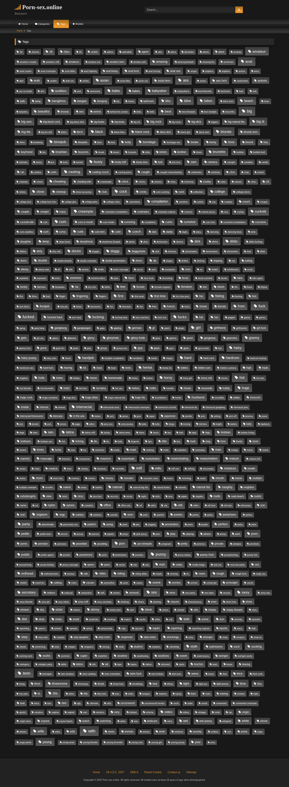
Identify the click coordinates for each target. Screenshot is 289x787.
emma (85, 269)
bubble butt (259, 152)
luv (84, 450)
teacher (198, 664)
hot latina (101, 388)
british (163, 152)
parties (249, 515)
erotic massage (120, 269)
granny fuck (25, 348)
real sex (217, 565)
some (205, 619)
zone (212, 742)
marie (265, 449)
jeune (264, 416)
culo (45, 222)
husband (198, 397)
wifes (57, 731)
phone (64, 534)
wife (41, 731)
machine (99, 449)
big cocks (176, 122)
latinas (107, 432)
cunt (45, 231)
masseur (66, 459)
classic (238, 181)
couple (25, 211)
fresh (186, 306)
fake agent (257, 278)
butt (160, 161)
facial (185, 277)
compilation (159, 201)
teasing (246, 664)
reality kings (198, 564)
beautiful (43, 111)
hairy (238, 348)
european (170, 269)
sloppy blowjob (234, 609)
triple (255, 693)
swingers (24, 664)
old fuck (211, 505)
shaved (175, 601)
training (224, 693)
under (190, 703)
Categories (44, 24)
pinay (125, 534)
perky (240, 524)
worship (197, 731)
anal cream (25, 71)
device (179, 241)
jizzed (35, 424)
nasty (83, 487)
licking (79, 441)
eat (233, 260)
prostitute (254, 544)
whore (264, 720)
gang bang (39, 328)
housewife (206, 388)
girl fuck (261, 327)
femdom (186, 286)
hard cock (208, 358)
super (83, 655)
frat (141, 306)
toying (178, 693)
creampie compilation (116, 211)
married (24, 458)
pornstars (61, 544)
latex (35, 432)
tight (186, 683)
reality (179, 564)
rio (187, 573)
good (190, 337)
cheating (59, 181)
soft (170, 619)
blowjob (60, 142)
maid (133, 449)
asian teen (164, 80)
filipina (264, 287)
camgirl (231, 162)
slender (180, 610)
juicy (91, 423)
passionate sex (70, 524)
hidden (184, 367)
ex (201, 269)
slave (148, 609)
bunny (39, 162)
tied (155, 683)
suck (237, 646)
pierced (95, 534)
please (207, 533)
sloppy (212, 609)
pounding (102, 543)
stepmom (127, 637)
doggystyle (138, 251)
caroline (37, 172)
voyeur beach (65, 721)
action (94, 51)
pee (137, 524)
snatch (127, 619)
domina (172, 251)
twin (49, 703)
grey (89, 348)
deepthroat (86, 241)
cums (168, 222)
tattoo (149, 664)
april (21, 81)
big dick (196, 121)
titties (71, 693)
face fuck (149, 278)
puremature (120, 555)
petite (25, 533)
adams (110, 52)
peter (253, 524)
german (136, 328)
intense (44, 407)
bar (117, 101)
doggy (115, 251)
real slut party (237, 564)
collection (198, 191)
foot (254, 296)
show (249, 601)
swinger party (245, 655)
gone (157, 338)
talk (94, 664)
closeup (61, 191)
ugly (79, 703)
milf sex (175, 469)
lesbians (26, 441)
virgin (245, 712)
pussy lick (252, 554)
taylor (181, 664)
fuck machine (142, 317)
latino (141, 432)
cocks (142, 191)
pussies (139, 554)
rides (102, 573)
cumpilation (150, 222)
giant (167, 328)
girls (23, 338)
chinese (158, 182)
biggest (214, 122)
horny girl (187, 378)
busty (98, 162)
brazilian (61, 152)
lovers (23, 449)
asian (104, 80)
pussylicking (25, 565)
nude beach (237, 496)
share (141, 602)
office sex (125, 505)
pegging (152, 524)
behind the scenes (119, 111)
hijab (265, 367)
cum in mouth (85, 222)
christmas (189, 182)
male (166, 449)
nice (80, 496)
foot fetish (24, 306)
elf (59, 269)
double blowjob (64, 260)
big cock (155, 121)
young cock (137, 742)
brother (181, 152)
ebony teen (43, 269)
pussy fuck (207, 554)
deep (45, 241)
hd (84, 367)
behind (97, 111)
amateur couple (28, 61)
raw (147, 565)
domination (212, 251)
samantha (109, 582)
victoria (149, 712)
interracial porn (241, 407)
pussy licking (47, 564)
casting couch (100, 172)
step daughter (81, 637)
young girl (157, 742)
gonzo (173, 338)
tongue (146, 693)
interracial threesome (31, 416)
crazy (62, 211)
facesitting (167, 278)
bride (147, 152)
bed (81, 111)
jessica (249, 416)
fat (76, 286)
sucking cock (25, 656)
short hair (231, 602)
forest (79, 306)
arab (37, 80)
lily (107, 441)
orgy (62, 514)
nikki (157, 496)
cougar (264, 201)
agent (145, 51)
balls (22, 101)
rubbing (58, 582)
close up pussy (83, 191)
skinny (95, 609)
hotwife (170, 388)
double (42, 260)
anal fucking (154, 71)
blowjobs (82, 142)
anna (256, 71)
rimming (174, 574)
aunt (79, 91)
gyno (186, 348)
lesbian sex (46, 441)
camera (212, 162)
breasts (132, 152)
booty (213, 142)
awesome (95, 91)
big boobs (99, 121)
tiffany (170, 684)
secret (250, 582)
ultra (109, 703)
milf (139, 468)
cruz (226, 212)
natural (117, 487)
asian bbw (125, 81)
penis (190, 524)
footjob (45, 306)
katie (144, 424)
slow (254, 609)
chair (246, 172)
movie (238, 478)
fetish (220, 286)
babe (116, 91)
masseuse (84, 458)
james (125, 416)
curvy (62, 231)
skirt (132, 609)
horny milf (206, 378)
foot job (63, 306)
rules (73, 582)
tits (55, 693)
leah (181, 432)
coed (181, 191)
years (244, 731)
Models (79, 24)
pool (237, 533)
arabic (53, 81)
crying (240, 211)
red (257, 564)
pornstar (43, 543)
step (24, 637)
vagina (55, 712)
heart (113, 368)
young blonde (90, 742)
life (95, 441)
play (172, 533)
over (130, 514)
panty (210, 515)
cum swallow (26, 231)
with (91, 731)
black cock (142, 132)
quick (107, 564)
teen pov (176, 674)
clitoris (22, 192)
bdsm (208, 101)
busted (79, 162)
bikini (63, 132)
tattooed (165, 664)
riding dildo (141, 573)
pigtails (110, 534)
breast (116, 152)
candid (265, 162)
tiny (259, 683)
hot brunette (46, 388)
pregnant (166, 543)
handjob (88, 358)
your (198, 742)
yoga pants (25, 742)
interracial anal (111, 407)
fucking (98, 317)
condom (183, 201)
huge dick (71, 398)
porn (254, 533)
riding (121, 573)
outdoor (80, 514)
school (193, 582)
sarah (125, 583)
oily (165, 505)
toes (117, 693)
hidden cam (204, 367)
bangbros (59, 101)
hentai (147, 367)
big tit (260, 121)
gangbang (61, 328)
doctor (76, 251)
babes (136, 91)
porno (23, 543)
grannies (232, 337)
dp (154, 260)
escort (140, 269)
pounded (81, 543)
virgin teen (25, 721)
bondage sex (173, 142)
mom (39, 478)
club (104, 191)
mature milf (254, 458)
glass (55, 338)
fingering (82, 296)
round (23, 582)
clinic (253, 181)
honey (134, 378)
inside (25, 407)
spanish (256, 619)
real (162, 564)
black (99, 132)
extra (57, 278)
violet (217, 712)
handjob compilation (114, 358)
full (201, 317)
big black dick (77, 122)
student (138, 646)
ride (86, 573)
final (48, 296)
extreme (75, 278)
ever (187, 269)
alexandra (189, 52)
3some (35, 52)
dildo (234, 241)
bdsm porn (228, 101)
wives (111, 731)
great (43, 348)
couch (246, 201)
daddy (169, 231)
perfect (222, 524)
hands (154, 358)
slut (24, 619)
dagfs (184, 232)
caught (145, 172)
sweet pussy (203, 656)
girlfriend (219, 328)
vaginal (70, 712)
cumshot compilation (234, 222)
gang (22, 328)
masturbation (208, 458)
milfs (158, 468)
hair (220, 348)
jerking (217, 416)
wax (136, 721)
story (190, 637)
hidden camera (228, 367)
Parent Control (153, 772)
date (253, 231)
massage (46, 458)
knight (219, 424)
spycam (138, 628)
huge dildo (91, 397)
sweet (183, 655)
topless (163, 693)
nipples (199, 496)
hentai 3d (166, 368)
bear (266, 101)
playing (190, 534)
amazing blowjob (186, 62)
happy (169, 358)
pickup (80, 534)
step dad (42, 637)
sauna (139, 583)
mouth (220, 478)
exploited (23, 278)
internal (61, 407)
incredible (219, 397)
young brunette (115, 742)
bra (43, 152)
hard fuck (48, 367)
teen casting (89, 674)
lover (255, 441)
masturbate (127, 458)
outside (113, 514)
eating (248, 260)
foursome (95, 306)
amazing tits (208, 62)
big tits (26, 132)
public (25, 554)
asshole (262, 80)
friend (203, 306)
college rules (113, 202)
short (213, 601)
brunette (219, 152)
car (22, 171)
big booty (119, 121)
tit (39, 693)
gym (171, 348)
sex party (190, 592)
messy (84, 468)
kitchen (203, 424)
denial (131, 242)
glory (90, 338)
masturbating (179, 458)
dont (249, 251)
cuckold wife (27, 222)
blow (22, 142)
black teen (204, 132)
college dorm (243, 191)
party (26, 524)
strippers (88, 646)
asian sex (143, 81)
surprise (102, 655)
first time (160, 296)
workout (179, 731)
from (241, 306)
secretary (29, 592)
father (107, 287)
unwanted (221, 703)
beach (248, 101)
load (192, 441)
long (208, 441)
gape (102, 328)
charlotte (23, 182)
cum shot (210, 222)
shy (42, 609)
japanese (169, 415)
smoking (111, 619)
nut (36, 505)
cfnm (232, 172)
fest (205, 287)
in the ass (78, 415)
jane (139, 416)
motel (202, 478)
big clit (137, 122)
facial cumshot (205, 278)
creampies (143, 211)
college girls (70, 202)
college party (91, 202)
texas (211, 674)
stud (121, 646)
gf (153, 327)
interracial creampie (138, 407)
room (202, 573)
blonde (226, 132)
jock (49, 424)
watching (105, 720)
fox (111, 306)
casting (74, 172)
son (222, 619)
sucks (46, 655)
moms (91, 478)
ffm (236, 287)
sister (59, 609)
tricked (240, 693)
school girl (211, 582)
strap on (258, 637)
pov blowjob (144, 543)
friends (222, 306)
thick (240, 673)
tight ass (203, 684)
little (164, 441)
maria (250, 449)
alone (221, 51)
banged (81, 101)
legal (194, 432)
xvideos (214, 731)
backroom (225, 91)
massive (105, 458)
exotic (250, 269)
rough (220, 573)
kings (171, 424)
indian (236, 397)
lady (248, 423)
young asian (68, 742)
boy (266, 142)
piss (158, 534)
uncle (176, 703)
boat (113, 142)
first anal (139, 296)
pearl (124, 524)
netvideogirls (27, 496)
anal (248, 61)
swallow (122, 655)
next (64, 496)
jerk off (232, 416)
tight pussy (222, 683)
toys (193, 693)
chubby (207, 181)
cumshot (189, 222)
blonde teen (251, 131)
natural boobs (163, 487)
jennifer (188, 416)
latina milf (90, 432)
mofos (22, 478)
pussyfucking (231, 554)
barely (131, 101)
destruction (162, 241)
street (23, 646)
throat (101, 683)
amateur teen (117, 61)
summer (65, 655)
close (40, 191)
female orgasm (162, 287)
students (156, 647)
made (117, 449)
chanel (260, 172)
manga (234, 450)
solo (186, 619)
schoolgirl (231, 582)
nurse (23, 505)
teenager (47, 674)
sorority (238, 619)
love (223, 441)
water (122, 721)
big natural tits (236, 121)
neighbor (249, 487)
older (196, 505)
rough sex (260, 574)
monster (128, 478)
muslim (49, 487)
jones (63, 424)
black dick (165, 131)
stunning (174, 646)
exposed (41, 278)
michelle (119, 468)
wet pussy (205, 721)
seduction (86, 593)
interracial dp (190, 407)
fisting (219, 296)
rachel (122, 565)
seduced (68, 593)
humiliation (160, 397)
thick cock (258, 674)
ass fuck (221, 80)
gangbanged (83, 328)
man (218, 449)
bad (241, 91)
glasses (72, 338)
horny (168, 377)
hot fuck (83, 388)
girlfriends (241, 328)
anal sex (175, 71)
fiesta (249, 287)
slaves (165, 610)
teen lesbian (157, 674)
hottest (135, 388)
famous (41, 287)
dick (197, 241)
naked (67, 487)
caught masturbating (171, 172)
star (254, 628)
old (180, 505)
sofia (157, 619)
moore (170, 478)
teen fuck (136, 673)
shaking (125, 602)
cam (193, 162)
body (128, 142)
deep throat (64, 241)
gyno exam (203, 348)
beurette (229, 111)
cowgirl (44, 211)
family (23, 286)
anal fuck (133, 70)
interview (58, 416)
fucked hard (54, 317)
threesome (59, 683)
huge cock (26, 397)
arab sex (70, 81)
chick (125, 181)
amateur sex (94, 62)
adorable (127, 52)
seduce (51, 592)
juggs (77, 424)
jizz (21, 424)
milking (190, 469)
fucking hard (121, 317)
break (101, 152)
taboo (79, 664)
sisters (76, 609)
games (262, 317)
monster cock (150, 478)
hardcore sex (26, 368)
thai (225, 674)
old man (228, 505)
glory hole (138, 338)
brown (199, 152)
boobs (194, 142)
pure (104, 555)
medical (53, 468)
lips (150, 441)
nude (217, 496)
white (245, 721)
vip (230, 712)
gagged (231, 317)
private (219, 543)
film (21, 296)
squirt (156, 628)
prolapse (237, 544)
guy (140, 348)
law (169, 432)
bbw (187, 101)
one (262, 505)
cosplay (228, 202)
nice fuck (97, 496)
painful (160, 514)
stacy (239, 628)
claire (223, 181)
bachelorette (205, 91)
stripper (71, 647)
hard (187, 358)
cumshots (260, 222)
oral (22, 514)
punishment (85, 554)
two (64, 703)
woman (129, 731)
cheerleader (106, 181)
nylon (51, 505)
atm (42, 91)
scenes (176, 582)
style (193, 646)
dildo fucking (255, 241)
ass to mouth (25, 91)
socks (142, 619)
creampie (85, 211)
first (120, 296)
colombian (134, 201)
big (249, 111)
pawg (109, 524)
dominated (191, 251)
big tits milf (46, 132)
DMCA (134, 772)
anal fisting (112, 71)
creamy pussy (208, 212)
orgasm (41, 514)
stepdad (60, 637)
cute (80, 231)
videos (186, 712)
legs (207, 432)
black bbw (119, 132)
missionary (208, 469)
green (75, 348)
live (178, 441)
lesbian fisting (247, 432)
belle (152, 112)
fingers (102, 296)
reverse (70, 573)
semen (116, 593)
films (34, 296)
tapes (133, 664)
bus (52, 162)
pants (195, 514)
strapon (240, 637)
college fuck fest (48, 202)
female (140, 286)
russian (90, 582)
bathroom (148, 101)
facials (224, 278)
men (69, 468)
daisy (198, 232)
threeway (83, 683)
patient (91, 524)
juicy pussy (127, 424)
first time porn (182, 296)
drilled (184, 260)
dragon (169, 261)
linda (120, 441)
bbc (168, 101)
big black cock (51, 121)
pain (145, 514)
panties (178, 514)
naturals (182, 487)
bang (37, 101)
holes (59, 377)
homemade (115, 377)
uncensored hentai (154, 703)
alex (160, 52)
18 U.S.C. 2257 (115, 772)
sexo (172, 592)
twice (36, 703)
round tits (39, 583)
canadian (248, 162)
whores (22, 731)
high (248, 367)
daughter (25, 241)
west (169, 721)
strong (106, 646)
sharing (157, 602)
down (139, 260)
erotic (101, 269)
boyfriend (26, 152)
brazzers (83, 151)
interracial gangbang (215, 407)
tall (106, 664)
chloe (172, 181)
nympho (89, 505)
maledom (181, 450)
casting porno (124, 172)
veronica (100, 712)
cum (62, 222)
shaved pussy (195, 602)
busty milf (120, 162)
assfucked (242, 81)
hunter (178, 398)
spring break (106, 628)
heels (128, 367)
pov (122, 543)
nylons (70, 505)
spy (124, 628)
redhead (27, 573)
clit (267, 181)
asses (203, 81)
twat (22, 703)
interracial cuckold (167, 407)
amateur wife (139, 62)
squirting (176, 628)
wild (72, 731)
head (99, 367)
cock (123, 191)
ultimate (94, 703)
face (131, 278)
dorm (23, 260)
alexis (206, 52)
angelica (209, 71)
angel (194, 71)
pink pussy (141, 534)
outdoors (97, 514)
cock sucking (162, 192)
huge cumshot (49, 397)
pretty (184, 543)
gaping (117, 328)
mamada (200, 449)
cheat (39, 181)
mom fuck (58, 478)
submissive (216, 646)
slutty (58, 619)
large (21, 432)
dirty (39, 251)
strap (224, 637)
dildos (23, 251)
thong (22, 684)
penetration (171, 524)
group (104, 348)
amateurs (74, 61)
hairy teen (51, 358)
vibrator (133, 712)
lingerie (135, 441)
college (220, 191)
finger (62, 296)
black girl (185, 132)
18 (50, 51)
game (247, 317)
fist (201, 296)
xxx (229, 731)
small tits (93, 619)
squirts (223, 628)
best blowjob (188, 111)
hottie (153, 387)
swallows (163, 655)
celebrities (196, 172)
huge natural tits (116, 397)
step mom (104, 637)
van (85, 712)
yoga (259, 731)
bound (249, 142)
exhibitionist (233, 269)
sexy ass (265, 593)
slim (196, 609)
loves (40, 449)
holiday (76, 378)
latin (51, 432)
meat (36, 469)
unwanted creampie (246, 703)
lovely (239, 441)
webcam (152, 720)
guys (157, 348)
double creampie (88, 261)
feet (122, 286)
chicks (142, 181)
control (200, 202)
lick (63, 441)
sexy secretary (104, 602)
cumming (129, 222)
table (63, 664)
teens (194, 673)
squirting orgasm (201, 628)
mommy (75, 478)
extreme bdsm (98, 278)
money (109, 478)
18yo (66, 51)
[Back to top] (278, 777)
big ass (26, 121)
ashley (85, 81)
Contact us (174, 772)
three (37, 683)
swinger (223, 655)
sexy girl (45, 602)
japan (152, 416)
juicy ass (108, 424)
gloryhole (113, 338)
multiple (257, 478)
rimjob (159, 574)
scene (157, 582)
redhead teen (51, 573)
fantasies (60, 287)
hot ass (260, 378)
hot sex (118, 388)
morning (186, 478)
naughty (227, 487)
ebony (24, 269)
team (214, 664)
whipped (226, 721)
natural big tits (140, 487)
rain (135, 565)
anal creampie (48, 71)
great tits (60, 348)
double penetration (115, 260)
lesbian (225, 432)
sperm (41, 628)
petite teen (45, 534)
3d (21, 51)
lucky (58, 449)
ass (186, 80)
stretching (40, 646)
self (102, 593)
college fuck (25, 202)
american (228, 61)
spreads (73, 628)
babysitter (159, 91)
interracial (84, 407)
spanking (24, 628)
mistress (230, 468)
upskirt (22, 712)
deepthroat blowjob (111, 242)
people (204, 524)
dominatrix (232, 251)
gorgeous (210, 338)
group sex (122, 348)
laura (156, 432)
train (208, 693)
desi (145, 241)
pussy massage (70, 565)
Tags (62, 24)
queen (90, 564)
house (187, 388)
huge (245, 388)
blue (99, 142)
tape (119, 664)
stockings (173, 637)
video (168, 712)
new (48, 496)
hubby (226, 388)
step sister (150, 636)
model (251, 468)
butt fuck (176, 162)
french (171, 306)
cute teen (100, 231)
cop (213, 202)
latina (70, 432)
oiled (153, 505)
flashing (238, 296)
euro (154, 269)
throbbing (137, 683)
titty (86, 693)
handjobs (137, 358)
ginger (181, 328)
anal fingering (90, 71)
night (143, 496)
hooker (149, 378)
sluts (41, 619)
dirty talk (56, 251)
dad (154, 231)
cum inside (108, 222)
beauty (65, 111)
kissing (186, 424)
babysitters (183, 91)
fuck (262, 306)
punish (66, 555)
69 (80, 52)
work (162, 731)
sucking (256, 646)
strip (57, 646)
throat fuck (118, 684)
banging (102, 101)
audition (60, 91)
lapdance (265, 424)
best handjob (210, 111)
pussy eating (184, 555)
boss (231, 142)
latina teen (124, 432)
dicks (215, 241)
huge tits (140, 397)
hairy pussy (28, 358)
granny (254, 338)
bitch (80, 132)
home (93, 377)
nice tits (114, 496)
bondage (149, 142)
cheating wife (84, 181)
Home (25, 24)
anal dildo (70, 71)
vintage (202, 712)
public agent (47, 554)
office (107, 505)
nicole (129, 496)
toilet (130, 693)
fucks (182, 317)
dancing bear (235, 232)
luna (73, 450)
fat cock (92, 287)
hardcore (232, 358)
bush (65, 162)
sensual (134, 592)
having (68, 367)
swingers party (45, 664)
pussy (161, 554)
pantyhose (229, 514)
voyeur (45, 721)
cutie (118, 231)
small (76, 619)
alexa (173, 52)
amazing (161, 61)
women (146, 732)
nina (170, 496)
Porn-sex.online (41, 7)
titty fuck (101, 693)
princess (201, 544)
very (117, 712)
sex (154, 592)
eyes (116, 278)
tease (229, 664)
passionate (48, 524)
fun (216, 317)
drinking (200, 261)
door (262, 251)
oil (140, 505)
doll (157, 251)
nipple (184, 496)
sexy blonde (26, 601)
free (154, 306)
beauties (23, 112)
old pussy (245, 505)
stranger (208, 637)
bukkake (23, 162)
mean (23, 468)
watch (85, 720)
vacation (38, 712)
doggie (95, 251)
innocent (255, 397)
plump (223, 534)
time (243, 683)
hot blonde (25, 388)
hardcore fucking (258, 358)
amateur (259, 51)
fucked (28, 317)
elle (71, 269)
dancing (214, 231)
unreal (204, 703)
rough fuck (241, 573)
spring (89, 628)
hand (68, 358)
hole (41, 377)
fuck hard (76, 317)
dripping (218, 260)
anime (242, 71)
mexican (101, 468)
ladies (233, 424)
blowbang (37, 142)
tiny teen (23, 694)
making (150, 449)
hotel (66, 387)
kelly (157, 424)
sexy (245, 592)
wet (185, 721)
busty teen (142, 162)
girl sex (40, 338)
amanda (237, 52)
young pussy (177, 742)
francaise (126, 306)
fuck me (162, 317)
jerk (203, 416)
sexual (226, 592)
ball (254, 91)
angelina (226, 71)
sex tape (209, 592)
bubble (240, 152)
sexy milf (83, 601)
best (168, 111)
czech (136, 231)
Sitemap (191, 772)
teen (26, 673)
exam (215, 269)
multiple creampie (27, 487)
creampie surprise (166, 212)
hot (242, 377)
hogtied (23, 378)
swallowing (142, 656)
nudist (257, 496)
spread (57, 628)
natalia (98, 487)
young (47, 742)
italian (97, 416)
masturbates (152, 458)
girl (198, 327)
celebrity (215, 172)
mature (234, 458)
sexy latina (63, 602)
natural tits (203, 487)
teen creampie (112, 673)
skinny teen (115, 610)
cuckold (260, 211)
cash (53, 172)
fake (240, 278)
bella (138, 111)
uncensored (128, 703)
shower (24, 609)
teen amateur (67, 674)
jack (112, 416)
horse (224, 378)
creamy (188, 211)
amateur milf (52, 61)
